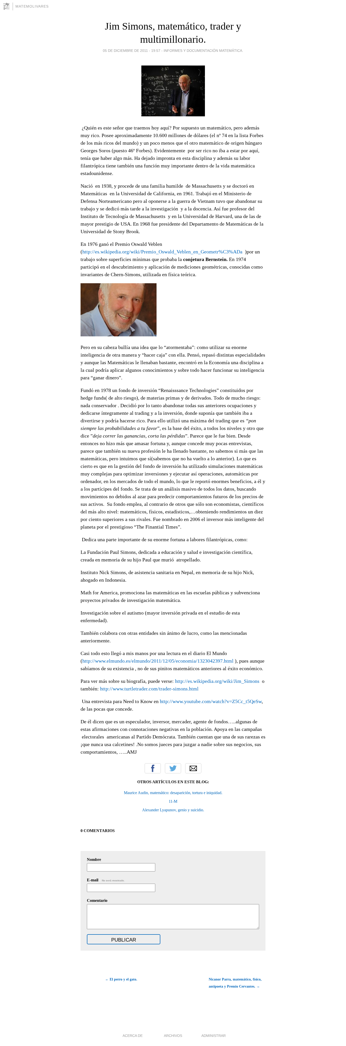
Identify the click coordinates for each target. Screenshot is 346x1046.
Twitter (173, 768)
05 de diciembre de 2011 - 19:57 (131, 51)
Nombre (94, 859)
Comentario (97, 900)
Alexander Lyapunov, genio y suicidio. (173, 810)
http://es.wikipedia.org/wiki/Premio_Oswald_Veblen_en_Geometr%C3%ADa (162, 251)
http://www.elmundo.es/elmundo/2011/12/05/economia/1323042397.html (158, 661)
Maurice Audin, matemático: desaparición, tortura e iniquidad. (173, 793)
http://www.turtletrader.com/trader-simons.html (149, 688)
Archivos (173, 1036)
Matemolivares (32, 6)
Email (193, 768)
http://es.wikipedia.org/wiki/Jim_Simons (217, 681)
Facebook (153, 768)
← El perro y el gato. (121, 979)
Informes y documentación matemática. (203, 51)
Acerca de (133, 1036)
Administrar (213, 1036)
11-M (173, 801)
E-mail (106, 880)
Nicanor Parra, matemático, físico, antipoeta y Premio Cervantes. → (235, 982)
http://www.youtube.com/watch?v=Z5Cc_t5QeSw (211, 701)
